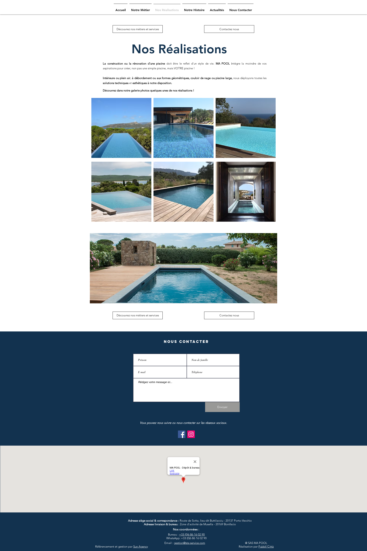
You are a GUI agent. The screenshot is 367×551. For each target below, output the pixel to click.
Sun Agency (140, 546)
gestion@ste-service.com (189, 543)
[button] (183, 268)
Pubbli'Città (266, 546)
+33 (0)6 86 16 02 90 (192, 534)
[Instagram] (191, 434)
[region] (121, 128)
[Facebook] (181, 434)
